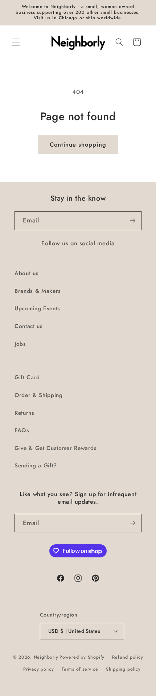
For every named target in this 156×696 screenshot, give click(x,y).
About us (26, 273)
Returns (24, 413)
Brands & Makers (38, 291)
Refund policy (127, 657)
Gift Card (27, 377)
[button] (16, 42)
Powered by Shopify (81, 657)
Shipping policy (123, 669)
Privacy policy (38, 669)
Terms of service (80, 669)
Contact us (29, 326)
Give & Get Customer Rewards (56, 448)
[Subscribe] (132, 220)
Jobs (20, 344)
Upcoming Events (37, 308)
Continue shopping (78, 144)
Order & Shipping (39, 395)
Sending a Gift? (36, 466)
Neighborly (46, 657)
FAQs (22, 430)
